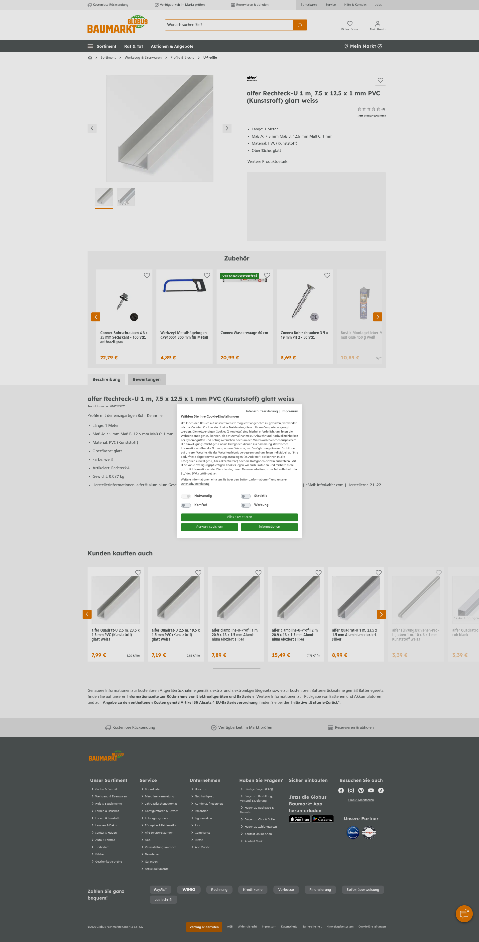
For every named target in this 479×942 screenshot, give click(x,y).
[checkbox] (186, 496)
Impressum (290, 411)
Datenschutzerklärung (261, 411)
